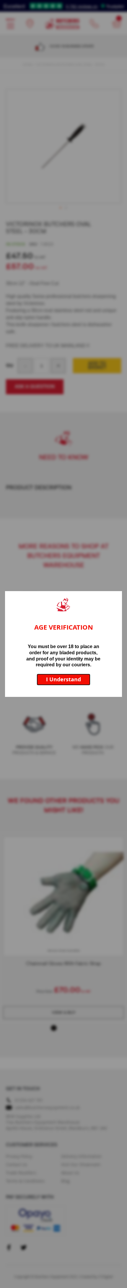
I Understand (63, 679)
